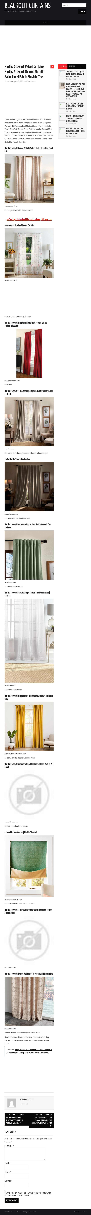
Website (8, 1181)
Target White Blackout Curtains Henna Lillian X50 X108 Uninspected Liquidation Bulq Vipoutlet (41, 1119)
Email (8, 1172)
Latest (72, 67)
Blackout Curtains (28, 6)
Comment (9, 1146)
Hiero (75, 1212)
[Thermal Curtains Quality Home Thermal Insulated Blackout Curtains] (62, 73)
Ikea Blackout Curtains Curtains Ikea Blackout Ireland (75, 106)
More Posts (24, 1104)
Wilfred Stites (30, 81)
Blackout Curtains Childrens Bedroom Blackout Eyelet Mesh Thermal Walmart (15, 1119)
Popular (63, 67)
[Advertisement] (45, 45)
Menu (45, 23)
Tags (82, 67)
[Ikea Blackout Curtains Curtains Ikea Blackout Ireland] (62, 105)
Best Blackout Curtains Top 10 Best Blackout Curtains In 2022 (75, 118)
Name (8, 1163)
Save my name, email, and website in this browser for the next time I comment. (28, 1194)
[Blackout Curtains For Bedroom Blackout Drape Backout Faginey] (62, 130)
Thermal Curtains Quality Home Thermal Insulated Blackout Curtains (75, 74)
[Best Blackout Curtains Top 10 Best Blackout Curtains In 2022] (62, 118)
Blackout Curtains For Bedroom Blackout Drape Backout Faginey (75, 131)
